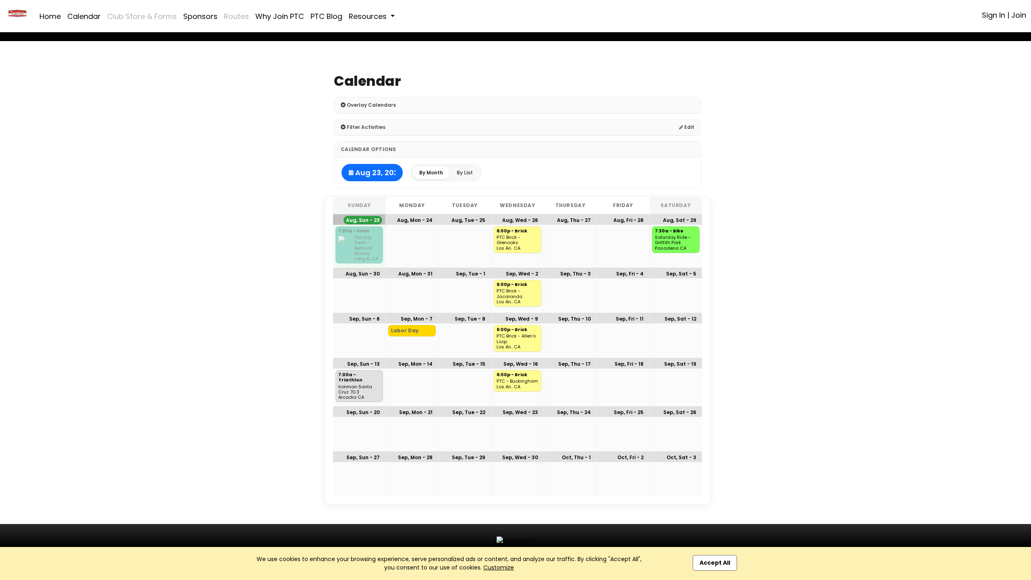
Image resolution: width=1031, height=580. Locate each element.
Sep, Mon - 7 (417, 318)
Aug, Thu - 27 (574, 220)
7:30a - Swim (353, 231)
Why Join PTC (279, 16)
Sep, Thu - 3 (575, 273)
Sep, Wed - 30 (520, 457)
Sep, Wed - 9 (521, 318)
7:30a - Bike (669, 231)
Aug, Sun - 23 (363, 220)
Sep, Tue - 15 (469, 363)
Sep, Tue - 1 (470, 273)
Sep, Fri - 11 (630, 318)
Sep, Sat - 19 (680, 363)
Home (50, 16)
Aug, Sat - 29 (679, 220)
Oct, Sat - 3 (681, 457)
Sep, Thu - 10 (574, 318)
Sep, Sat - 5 (681, 273)
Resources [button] (369, 16)
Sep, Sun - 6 (364, 318)
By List (465, 172)
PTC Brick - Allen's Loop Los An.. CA (516, 342)
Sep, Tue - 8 (470, 318)
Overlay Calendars (371, 105)
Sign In (993, 15)
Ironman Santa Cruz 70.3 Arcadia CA (355, 392)
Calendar (84, 16)
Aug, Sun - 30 (363, 273)
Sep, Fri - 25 (629, 412)
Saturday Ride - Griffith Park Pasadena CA (673, 243)
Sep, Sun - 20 (363, 412)
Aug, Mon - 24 (415, 220)
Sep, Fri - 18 (629, 363)
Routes (236, 16)
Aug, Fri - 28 (628, 220)
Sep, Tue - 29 (468, 457)
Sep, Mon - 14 (415, 363)
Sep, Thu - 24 (574, 412)
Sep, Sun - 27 (363, 457)
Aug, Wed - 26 (520, 220)
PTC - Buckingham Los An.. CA (517, 384)
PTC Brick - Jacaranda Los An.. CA (509, 296)
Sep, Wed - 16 (520, 363)
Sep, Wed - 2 (522, 273)
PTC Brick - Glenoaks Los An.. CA (508, 243)
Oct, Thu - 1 (576, 457)
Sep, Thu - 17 (574, 363)
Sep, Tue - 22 (468, 412)
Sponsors (200, 16)
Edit (688, 127)
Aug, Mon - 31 (415, 273)
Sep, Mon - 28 (415, 457)
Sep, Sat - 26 (679, 412)
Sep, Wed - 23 (520, 412)
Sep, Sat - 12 (680, 318)
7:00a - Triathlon (350, 377)
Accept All (715, 563)
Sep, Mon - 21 (416, 412)
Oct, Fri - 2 (630, 457)
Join (1018, 15)
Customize (498, 567)
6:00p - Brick (512, 231)
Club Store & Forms (142, 16)
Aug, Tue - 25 (468, 220)
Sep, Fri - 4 (630, 273)
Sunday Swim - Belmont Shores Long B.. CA (366, 248)
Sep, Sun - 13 (363, 363)
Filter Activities (365, 127)
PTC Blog (326, 16)
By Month (431, 172)
